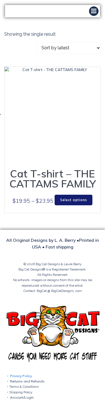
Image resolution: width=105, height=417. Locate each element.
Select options (73, 199)
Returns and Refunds (27, 381)
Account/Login (22, 397)
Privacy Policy (21, 376)
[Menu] (94, 11)
